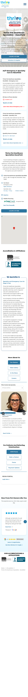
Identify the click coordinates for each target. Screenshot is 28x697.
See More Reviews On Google (13, 545)
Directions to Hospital (14, 60)
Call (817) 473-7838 (14, 56)
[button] (14, 228)
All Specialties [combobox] (6, 388)
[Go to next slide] (24, 413)
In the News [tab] (14, 373)
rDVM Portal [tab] (14, 452)
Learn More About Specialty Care (12, 143)
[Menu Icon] (24, 4)
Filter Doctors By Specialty (8, 385)
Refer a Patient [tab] (14, 457)
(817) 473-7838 (8, 103)
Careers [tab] (14, 378)
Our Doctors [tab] (14, 362)
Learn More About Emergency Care (12, 106)
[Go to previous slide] (3, 413)
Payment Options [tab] (14, 467)
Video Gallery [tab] (14, 367)
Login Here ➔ (5, 479)
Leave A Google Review (14, 542)
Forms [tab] (14, 462)
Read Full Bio (6, 433)
